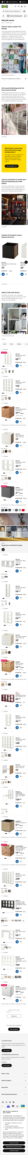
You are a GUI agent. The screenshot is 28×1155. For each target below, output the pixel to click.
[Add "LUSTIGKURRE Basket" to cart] (17, 861)
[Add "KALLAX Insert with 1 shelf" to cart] (17, 776)
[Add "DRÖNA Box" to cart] (17, 501)
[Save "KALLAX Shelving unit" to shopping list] (20, 365)
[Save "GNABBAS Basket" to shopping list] (20, 833)
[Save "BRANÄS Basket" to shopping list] (20, 675)
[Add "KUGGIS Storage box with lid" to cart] (17, 1000)
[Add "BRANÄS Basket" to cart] (17, 675)
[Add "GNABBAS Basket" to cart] (17, 833)
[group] (14, 122)
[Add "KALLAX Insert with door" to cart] (3, 274)
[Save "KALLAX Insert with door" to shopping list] (6, 274)
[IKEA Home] (5, 6)
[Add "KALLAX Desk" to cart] (17, 941)
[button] (14, 119)
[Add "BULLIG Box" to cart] (17, 421)
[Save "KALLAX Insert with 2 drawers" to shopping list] (25, 274)
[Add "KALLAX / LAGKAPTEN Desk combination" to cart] (17, 806)
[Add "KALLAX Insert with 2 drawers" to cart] (22, 274)
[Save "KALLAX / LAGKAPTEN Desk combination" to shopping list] (20, 806)
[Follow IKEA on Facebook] (3, 1102)
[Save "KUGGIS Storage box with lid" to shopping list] (20, 1000)
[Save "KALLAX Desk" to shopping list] (20, 941)
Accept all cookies (14, 1143)
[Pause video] (14, 57)
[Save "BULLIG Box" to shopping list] (20, 421)
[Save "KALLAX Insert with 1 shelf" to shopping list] (20, 776)
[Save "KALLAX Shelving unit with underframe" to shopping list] (20, 914)
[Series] (3, 16)
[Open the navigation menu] (24, 6)
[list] (14, 16)
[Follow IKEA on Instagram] (6, 1102)
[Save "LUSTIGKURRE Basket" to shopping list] (20, 861)
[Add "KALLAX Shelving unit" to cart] (17, 365)
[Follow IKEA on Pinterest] (10, 1102)
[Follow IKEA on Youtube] (13, 1102)
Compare (5, 349)
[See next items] (26, 16)
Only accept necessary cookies (14, 1146)
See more (4, 1062)
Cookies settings (14, 1150)
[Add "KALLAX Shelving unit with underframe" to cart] (17, 914)
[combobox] (12, 11)
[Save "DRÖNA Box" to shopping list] (20, 501)
